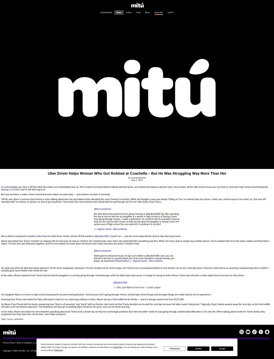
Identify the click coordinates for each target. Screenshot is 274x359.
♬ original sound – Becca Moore (110, 229)
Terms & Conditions (24, 343)
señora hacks (205, 187)
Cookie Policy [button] (118, 347)
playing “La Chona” (11, 189)
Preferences (175, 349)
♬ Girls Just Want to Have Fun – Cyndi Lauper (137, 287)
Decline (199, 349)
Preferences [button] (58, 350)
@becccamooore (22, 199)
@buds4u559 (101, 236)
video (47, 199)
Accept (222, 349)
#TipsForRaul (122, 261)
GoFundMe (118, 299)
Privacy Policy (9, 343)
